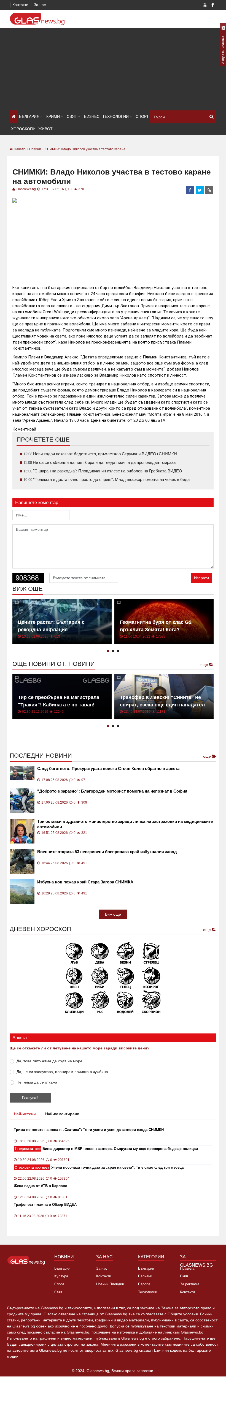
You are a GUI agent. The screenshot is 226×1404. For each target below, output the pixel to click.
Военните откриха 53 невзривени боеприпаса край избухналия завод (107, 851)
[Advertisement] (113, 69)
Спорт (142, 116)
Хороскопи (23, 129)
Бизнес (91, 116)
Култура (61, 1276)
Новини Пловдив (110, 1284)
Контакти (20, 4)
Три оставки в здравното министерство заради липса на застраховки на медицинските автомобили (125, 824)
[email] (209, 190)
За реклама (189, 1284)
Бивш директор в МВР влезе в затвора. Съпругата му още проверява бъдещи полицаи (106, 1149)
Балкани (145, 1276)
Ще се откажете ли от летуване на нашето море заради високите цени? (80, 1048)
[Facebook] (212, 5)
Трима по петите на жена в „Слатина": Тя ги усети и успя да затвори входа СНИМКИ (89, 1130)
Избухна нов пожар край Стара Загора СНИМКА (85, 882)
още (204, 664)
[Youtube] (205, 5)
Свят (72, 116)
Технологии (115, 116)
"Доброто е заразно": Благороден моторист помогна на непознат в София (112, 791)
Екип (184, 1276)
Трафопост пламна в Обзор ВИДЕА (45, 1204)
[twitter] (200, 190)
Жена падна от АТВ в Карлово (40, 1186)
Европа (144, 1284)
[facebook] (190, 190)
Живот (45, 129)
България (29, 116)
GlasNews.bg (26, 189)
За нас (40, 4)
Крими (53, 116)
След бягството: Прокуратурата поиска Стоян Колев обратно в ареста (108, 768)
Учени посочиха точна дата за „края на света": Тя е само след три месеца (99, 1167)
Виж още (113, 914)
